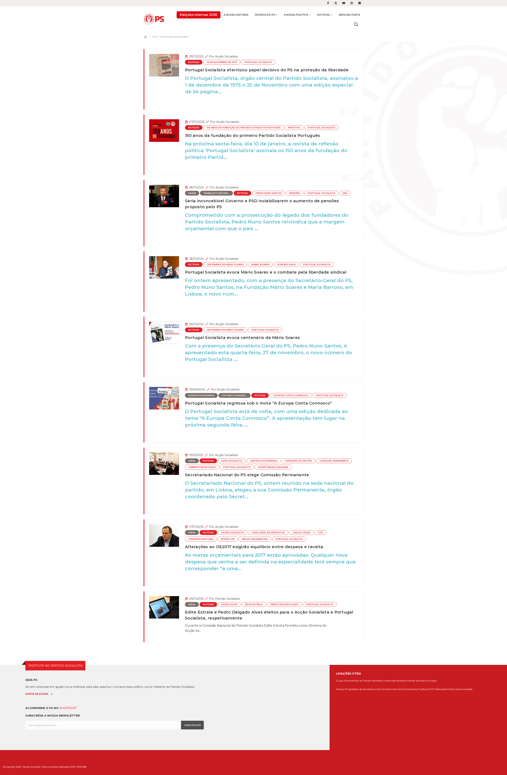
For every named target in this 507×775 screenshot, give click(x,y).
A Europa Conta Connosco (290, 395)
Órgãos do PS (265, 14)
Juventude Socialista (394, 680)
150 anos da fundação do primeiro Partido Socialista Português (252, 135)
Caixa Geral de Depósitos (268, 532)
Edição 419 (227, 539)
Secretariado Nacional (273, 467)
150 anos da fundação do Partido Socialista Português (244, 127)
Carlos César (301, 532)
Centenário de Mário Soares (225, 264)
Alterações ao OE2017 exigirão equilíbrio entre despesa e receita (254, 546)
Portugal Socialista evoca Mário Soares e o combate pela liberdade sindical (266, 272)
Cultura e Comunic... (234, 395)
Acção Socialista (226, 56)
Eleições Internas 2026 (198, 15)
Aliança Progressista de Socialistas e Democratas (363, 689)
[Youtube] (344, 3)
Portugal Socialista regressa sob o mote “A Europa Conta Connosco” (258, 403)
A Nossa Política (296, 14)
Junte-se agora (36, 693)
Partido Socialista (227, 598)
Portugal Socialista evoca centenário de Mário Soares (242, 337)
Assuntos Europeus (201, 395)
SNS (345, 193)
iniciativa (294, 127)
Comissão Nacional (200, 539)
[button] (356, 24)
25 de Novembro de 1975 (222, 62)
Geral (192, 461)
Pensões (294, 193)
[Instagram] (351, 3)
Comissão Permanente (334, 461)
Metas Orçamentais (255, 539)
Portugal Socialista (258, 62)
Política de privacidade (459, 689)
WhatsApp (68, 708)
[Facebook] (328, 3)
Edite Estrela (254, 604)
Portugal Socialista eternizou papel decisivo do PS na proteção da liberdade (267, 70)
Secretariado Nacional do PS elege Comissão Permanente (247, 474)
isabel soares (260, 264)
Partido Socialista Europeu (422, 680)
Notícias (323, 14)
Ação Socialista (231, 461)
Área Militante (349, 14)
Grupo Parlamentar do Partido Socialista (359, 680)
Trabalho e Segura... (216, 193)
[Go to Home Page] (145, 36)
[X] (336, 3)
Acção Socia (229, 604)
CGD (320, 532)
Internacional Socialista (404, 689)
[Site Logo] (155, 19)
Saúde (192, 193)
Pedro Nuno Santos (268, 193)
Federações (440, 689)
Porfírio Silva (286, 264)
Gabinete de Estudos (202, 467)
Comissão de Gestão (298, 461)
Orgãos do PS (426, 689)
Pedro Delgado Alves (284, 604)
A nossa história (236, 14)
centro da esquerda (263, 461)
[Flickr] (359, 3)
